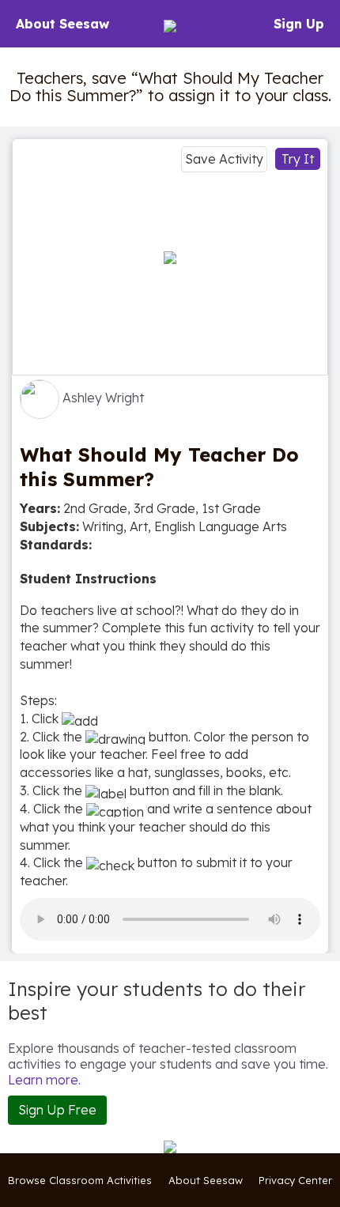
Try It (297, 159)
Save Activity (224, 159)
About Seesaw (62, 24)
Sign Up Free (57, 1110)
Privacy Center (295, 1180)
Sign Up (299, 24)
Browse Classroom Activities (80, 1180)
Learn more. (44, 1080)
